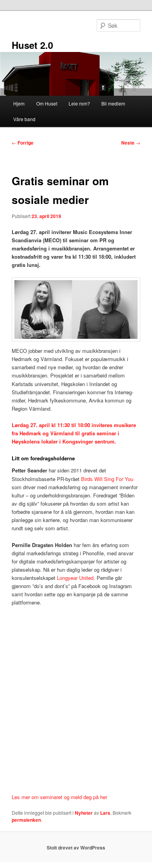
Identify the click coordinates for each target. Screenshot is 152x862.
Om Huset (46, 103)
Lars (105, 812)
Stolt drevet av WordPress (76, 847)
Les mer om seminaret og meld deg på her (59, 797)
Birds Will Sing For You (107, 479)
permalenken (26, 819)
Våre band (24, 119)
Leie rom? (79, 103)
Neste (130, 142)
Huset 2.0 (32, 45)
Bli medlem (113, 103)
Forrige (23, 142)
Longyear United (75, 577)
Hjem (19, 103)
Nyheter (84, 812)
